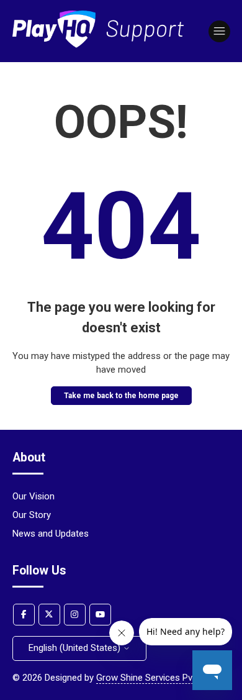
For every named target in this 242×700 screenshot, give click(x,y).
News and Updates (50, 533)
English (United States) (76, 647)
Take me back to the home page (121, 395)
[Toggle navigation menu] (219, 31)
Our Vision (33, 496)
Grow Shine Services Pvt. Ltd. (155, 677)
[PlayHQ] (98, 44)
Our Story (31, 514)
